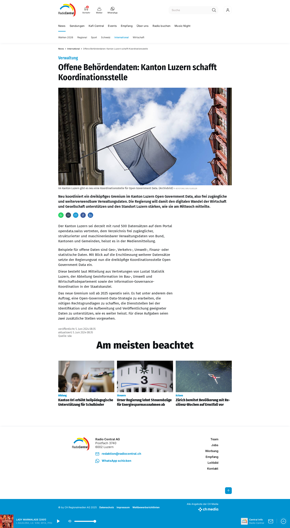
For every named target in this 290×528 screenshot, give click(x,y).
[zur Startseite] (67, 10)
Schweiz (105, 37)
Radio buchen (162, 25)
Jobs (214, 445)
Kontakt (212, 468)
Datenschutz (106, 507)
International (121, 37)
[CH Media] (202, 509)
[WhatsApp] (61, 215)
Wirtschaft (138, 37)
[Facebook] (83, 215)
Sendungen (77, 25)
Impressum (123, 507)
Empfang (127, 25)
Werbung (211, 451)
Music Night (182, 25)
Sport (94, 37)
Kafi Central (96, 25)
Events (112, 25)
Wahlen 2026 (65, 37)
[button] (112, 10)
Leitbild (213, 462)
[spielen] (58, 521)
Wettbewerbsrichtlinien (146, 507)
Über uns (143, 25)
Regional (82, 37)
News (62, 25)
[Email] (75, 215)
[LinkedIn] (90, 215)
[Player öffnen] (283, 521)
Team (214, 439)
